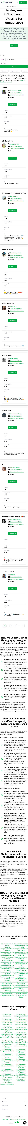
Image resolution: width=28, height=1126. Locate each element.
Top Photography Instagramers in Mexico (7, 1050)
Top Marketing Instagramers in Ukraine (21, 951)
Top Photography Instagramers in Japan (21, 1020)
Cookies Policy (22, 1119)
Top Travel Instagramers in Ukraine (21, 948)
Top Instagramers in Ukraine (7, 944)
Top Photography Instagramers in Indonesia (21, 1050)
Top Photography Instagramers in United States (20, 1015)
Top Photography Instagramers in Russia (21, 1041)
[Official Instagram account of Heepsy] (15, 1122)
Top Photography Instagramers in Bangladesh (21, 1055)
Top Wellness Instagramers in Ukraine (21, 984)
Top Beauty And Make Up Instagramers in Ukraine (21, 995)
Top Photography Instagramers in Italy (7, 1033)
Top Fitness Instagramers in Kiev (21, 978)
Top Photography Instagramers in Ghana (7, 1070)
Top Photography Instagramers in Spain (21, 1045)
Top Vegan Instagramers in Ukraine (21, 961)
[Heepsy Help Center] (17, 2)
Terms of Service (14, 1119)
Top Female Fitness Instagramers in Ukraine (7, 961)
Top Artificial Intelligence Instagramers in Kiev (7, 968)
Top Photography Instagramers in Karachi (7, 1075)
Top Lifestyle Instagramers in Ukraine (7, 964)
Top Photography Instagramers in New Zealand (7, 1060)
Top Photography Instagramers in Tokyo (7, 1041)
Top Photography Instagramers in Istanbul (21, 1060)
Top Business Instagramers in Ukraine (7, 987)
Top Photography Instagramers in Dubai (7, 1065)
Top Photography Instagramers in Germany (7, 1024)
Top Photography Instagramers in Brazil (21, 1033)
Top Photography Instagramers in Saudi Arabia (7, 1055)
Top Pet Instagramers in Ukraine (21, 987)
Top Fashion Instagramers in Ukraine (7, 954)
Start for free (14, 45)
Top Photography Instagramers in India (21, 1023)
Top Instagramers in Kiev (21, 964)
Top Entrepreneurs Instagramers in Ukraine (7, 994)
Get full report (12, 104)
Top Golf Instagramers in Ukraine (7, 958)
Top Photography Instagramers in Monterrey (21, 1070)
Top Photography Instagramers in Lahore (21, 1075)
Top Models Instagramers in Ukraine (21, 991)
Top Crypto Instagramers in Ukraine (21, 981)
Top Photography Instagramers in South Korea (21, 1037)
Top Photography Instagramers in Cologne (7, 1083)
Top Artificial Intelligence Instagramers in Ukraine (21, 944)
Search (14, 66)
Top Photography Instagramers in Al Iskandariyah (21, 1079)
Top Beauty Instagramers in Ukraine (7, 951)
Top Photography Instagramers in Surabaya (7, 1079)
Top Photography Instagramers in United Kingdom (7, 1029)
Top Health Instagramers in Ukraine (7, 981)
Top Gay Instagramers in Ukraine (21, 974)
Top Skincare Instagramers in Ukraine (7, 991)
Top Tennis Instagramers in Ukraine (7, 974)
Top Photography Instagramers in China (7, 1020)
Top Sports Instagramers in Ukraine (21, 968)
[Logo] (7, 2)
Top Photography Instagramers (7, 1015)
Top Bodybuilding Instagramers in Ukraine (7, 984)
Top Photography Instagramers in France (20, 1028)
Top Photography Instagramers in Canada (7, 1036)
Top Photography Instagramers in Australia (7, 1045)
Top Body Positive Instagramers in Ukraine (21, 971)
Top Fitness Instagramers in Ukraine (7, 948)
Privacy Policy (5, 1119)
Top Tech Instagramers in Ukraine (7, 978)
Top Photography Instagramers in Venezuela (21, 1065)
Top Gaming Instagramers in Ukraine (7, 971)
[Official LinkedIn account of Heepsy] (18, 1122)
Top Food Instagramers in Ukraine (21, 954)
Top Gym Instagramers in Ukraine (20, 958)
